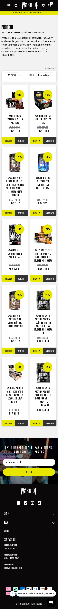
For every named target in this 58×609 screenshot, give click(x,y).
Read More (8, 55)
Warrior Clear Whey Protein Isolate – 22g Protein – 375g (43, 183)
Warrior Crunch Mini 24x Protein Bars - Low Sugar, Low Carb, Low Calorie (14, 394)
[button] (8, 5)
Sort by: (32, 75)
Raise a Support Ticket (11, 558)
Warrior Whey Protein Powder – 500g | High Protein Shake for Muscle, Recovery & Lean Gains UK (15, 186)
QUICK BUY (8, 140)
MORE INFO (21, 140)
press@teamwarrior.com (13, 567)
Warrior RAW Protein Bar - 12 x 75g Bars (14, 119)
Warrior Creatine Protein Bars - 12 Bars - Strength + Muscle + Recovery (43, 255)
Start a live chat (9, 548)
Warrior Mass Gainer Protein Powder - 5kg (15, 253)
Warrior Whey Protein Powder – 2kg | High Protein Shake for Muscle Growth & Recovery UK (43, 396)
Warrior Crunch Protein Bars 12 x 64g (43, 119)
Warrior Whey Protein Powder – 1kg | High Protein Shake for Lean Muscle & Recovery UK (43, 324)
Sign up (29, 472)
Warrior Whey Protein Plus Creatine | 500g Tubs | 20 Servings (15, 320)
